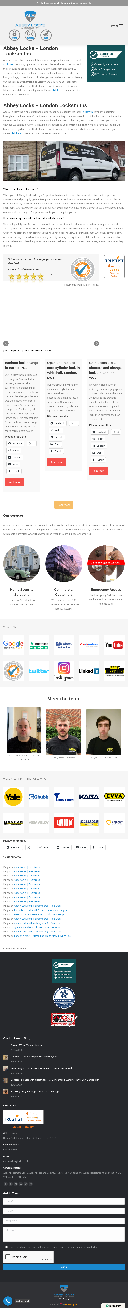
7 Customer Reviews (114, 274)
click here (57, 90)
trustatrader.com (28, 269)
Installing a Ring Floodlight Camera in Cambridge (35, 1091)
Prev (6, 343)
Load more (64, 504)
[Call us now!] (7, 1301)
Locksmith (8, 64)
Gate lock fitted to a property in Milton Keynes (34, 1056)
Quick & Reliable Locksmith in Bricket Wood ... (39, 927)
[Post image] (5, 1045)
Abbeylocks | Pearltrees (27, 867)
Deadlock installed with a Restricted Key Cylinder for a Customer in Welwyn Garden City (55, 1079)
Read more (14, 482)
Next (96, 343)
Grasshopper (71, 1304)
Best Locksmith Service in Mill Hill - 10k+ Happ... (39, 914)
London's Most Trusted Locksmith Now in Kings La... (42, 935)
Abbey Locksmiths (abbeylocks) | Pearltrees (38, 905)
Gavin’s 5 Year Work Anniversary (27, 1045)
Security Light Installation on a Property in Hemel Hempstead (41, 1068)
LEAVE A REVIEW (23, 1126)
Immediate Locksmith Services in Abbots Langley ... (41, 910)
